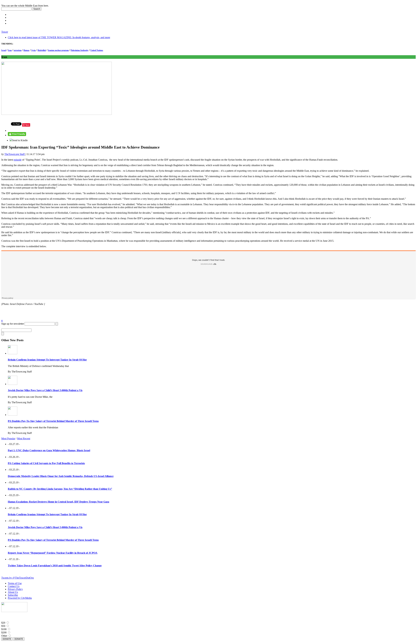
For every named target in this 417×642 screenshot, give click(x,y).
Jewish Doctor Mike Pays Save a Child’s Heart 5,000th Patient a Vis (45, 390)
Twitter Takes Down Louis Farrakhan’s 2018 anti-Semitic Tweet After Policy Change (55, 565)
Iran (10, 50)
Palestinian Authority (79, 50)
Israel (3, 50)
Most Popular (8, 438)
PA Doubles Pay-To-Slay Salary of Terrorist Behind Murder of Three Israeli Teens (53, 421)
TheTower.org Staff (14, 154)
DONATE (7, 639)
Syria (33, 50)
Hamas (26, 50)
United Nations (96, 50)
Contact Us (13, 586)
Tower (4, 31)
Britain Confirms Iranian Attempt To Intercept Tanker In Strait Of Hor (47, 359)
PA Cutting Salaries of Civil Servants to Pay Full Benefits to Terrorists (46, 463)
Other (4, 635)
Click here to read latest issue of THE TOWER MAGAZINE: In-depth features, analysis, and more (59, 37)
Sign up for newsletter (12, 323)
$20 (3, 622)
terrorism (18, 50)
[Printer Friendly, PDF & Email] (17, 135)
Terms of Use (15, 583)
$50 (3, 626)
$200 (4, 632)
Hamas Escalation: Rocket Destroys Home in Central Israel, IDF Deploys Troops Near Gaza (58, 501)
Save (27, 125)
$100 (4, 629)
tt (2, 320)
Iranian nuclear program (58, 50)
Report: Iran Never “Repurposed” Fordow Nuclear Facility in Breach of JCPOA (52, 552)
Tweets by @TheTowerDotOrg (17, 577)
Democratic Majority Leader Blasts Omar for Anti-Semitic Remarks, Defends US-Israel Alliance (61, 476)
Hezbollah (42, 50)
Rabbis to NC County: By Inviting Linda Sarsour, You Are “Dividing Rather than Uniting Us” (60, 488)
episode (18, 159)
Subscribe (13, 595)
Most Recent (23, 438)
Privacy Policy (15, 589)
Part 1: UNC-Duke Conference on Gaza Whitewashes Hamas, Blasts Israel (49, 450)
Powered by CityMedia (20, 598)
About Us (13, 592)
